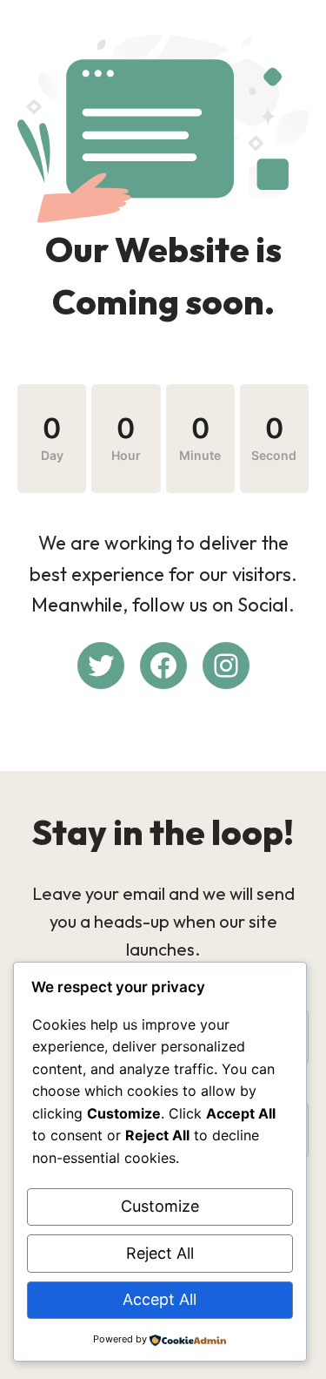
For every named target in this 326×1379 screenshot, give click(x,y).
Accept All (159, 1299)
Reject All (160, 1253)
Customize (160, 1206)
